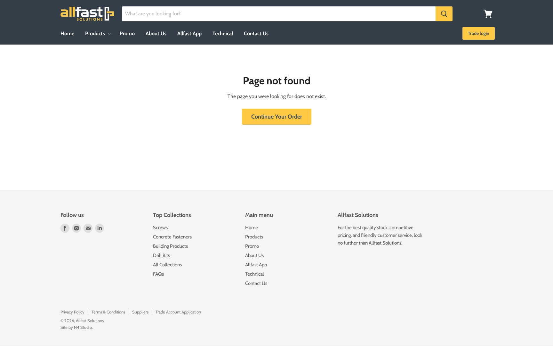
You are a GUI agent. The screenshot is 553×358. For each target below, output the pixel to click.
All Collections (167, 265)
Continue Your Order (276, 116)
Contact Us (256, 33)
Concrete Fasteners (172, 237)
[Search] (444, 13)
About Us (156, 33)
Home (67, 33)
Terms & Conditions (108, 311)
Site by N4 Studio (76, 327)
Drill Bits (161, 255)
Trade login (478, 33)
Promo (127, 33)
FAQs (158, 274)
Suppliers (140, 311)
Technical (222, 33)
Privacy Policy (72, 311)
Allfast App (189, 33)
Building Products (170, 246)
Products (95, 33)
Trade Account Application (178, 311)
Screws (160, 227)
